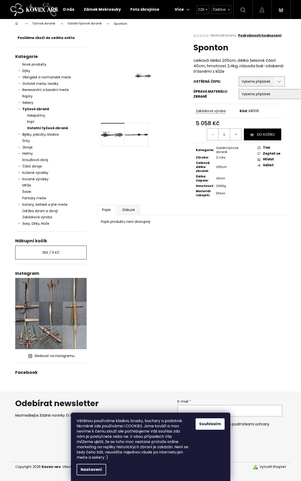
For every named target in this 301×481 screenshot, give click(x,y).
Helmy (27, 153)
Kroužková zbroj (35, 159)
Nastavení (91, 469)
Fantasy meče (34, 198)
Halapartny (36, 115)
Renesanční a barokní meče (45, 89)
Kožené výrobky (35, 172)
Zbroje (27, 147)
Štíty (26, 140)
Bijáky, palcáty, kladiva (40, 134)
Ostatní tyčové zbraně (47, 128)
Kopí (30, 121)
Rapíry (27, 96)
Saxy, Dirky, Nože (35, 223)
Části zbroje (32, 166)
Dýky (26, 70)
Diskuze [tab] (129, 209)
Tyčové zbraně (35, 109)
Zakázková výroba (37, 217)
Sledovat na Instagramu (54, 355)
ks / (50, 252)
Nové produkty (34, 64)
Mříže (26, 185)
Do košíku (266, 134)
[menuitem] (68, 9)
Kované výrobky (35, 179)
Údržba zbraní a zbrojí (40, 211)
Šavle (26, 191)
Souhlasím (210, 424)
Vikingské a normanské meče (46, 77)
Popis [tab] (106, 209)
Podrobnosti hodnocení (259, 35)
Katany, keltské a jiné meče (45, 204)
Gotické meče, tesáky (40, 83)
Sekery (27, 102)
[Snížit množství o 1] (212, 134)
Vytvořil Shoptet (273, 467)
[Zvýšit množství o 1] (235, 134)
